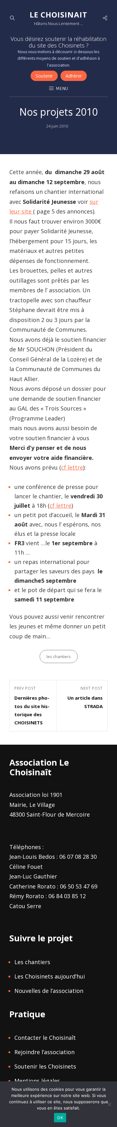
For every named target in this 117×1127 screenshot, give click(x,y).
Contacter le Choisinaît (45, 1037)
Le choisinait (58, 14)
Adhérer (74, 76)
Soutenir (44, 76)
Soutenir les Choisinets (45, 1066)
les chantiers (58, 656)
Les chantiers (32, 962)
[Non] (109, 1104)
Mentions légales (37, 1080)
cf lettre (72, 467)
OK (60, 1117)
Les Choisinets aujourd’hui (49, 976)
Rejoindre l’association (44, 1052)
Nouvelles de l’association (48, 990)
